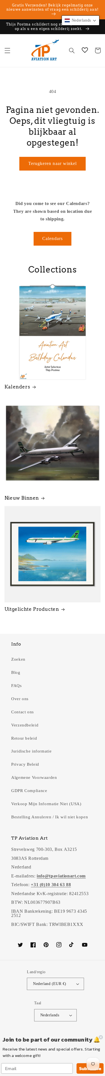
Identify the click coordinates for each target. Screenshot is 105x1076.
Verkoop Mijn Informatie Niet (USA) (46, 804)
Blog (15, 672)
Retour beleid (24, 738)
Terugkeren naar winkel (52, 163)
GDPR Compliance (29, 790)
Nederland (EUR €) (49, 984)
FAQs (16, 685)
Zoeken (18, 659)
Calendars (52, 238)
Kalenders (17, 387)
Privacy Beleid (25, 764)
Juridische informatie (31, 751)
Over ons (20, 699)
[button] (7, 50)
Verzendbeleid (24, 725)
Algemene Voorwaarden (34, 777)
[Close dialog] (101, 1037)
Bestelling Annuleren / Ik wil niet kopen (49, 817)
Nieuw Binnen (21, 498)
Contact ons (22, 712)
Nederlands (49, 1015)
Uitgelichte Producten (31, 609)
